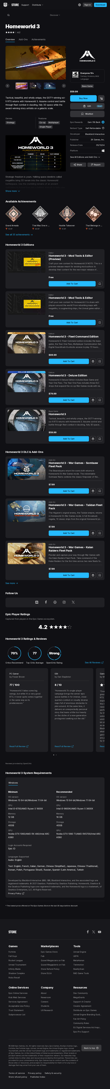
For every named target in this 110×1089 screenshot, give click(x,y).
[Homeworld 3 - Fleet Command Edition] (26, 342)
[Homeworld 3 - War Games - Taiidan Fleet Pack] (26, 511)
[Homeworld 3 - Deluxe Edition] (26, 381)
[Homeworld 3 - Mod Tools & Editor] (26, 304)
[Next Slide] (64, 86)
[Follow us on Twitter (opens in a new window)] (73, 602)
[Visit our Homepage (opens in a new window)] (55, 602)
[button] (36, 191)
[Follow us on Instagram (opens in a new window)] (64, 602)
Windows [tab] (13, 782)
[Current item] (22, 85)
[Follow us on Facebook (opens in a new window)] (46, 602)
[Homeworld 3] (26, 420)
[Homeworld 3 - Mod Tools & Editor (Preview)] (26, 262)
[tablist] (55, 782)
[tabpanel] (55, 812)
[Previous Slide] (8, 86)
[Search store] (8, 15)
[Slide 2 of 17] (36, 85)
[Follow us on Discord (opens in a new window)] (37, 602)
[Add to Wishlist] (99, 283)
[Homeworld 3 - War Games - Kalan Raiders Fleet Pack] (26, 553)
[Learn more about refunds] (103, 128)
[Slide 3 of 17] (50, 85)
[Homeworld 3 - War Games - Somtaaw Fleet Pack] (26, 469)
